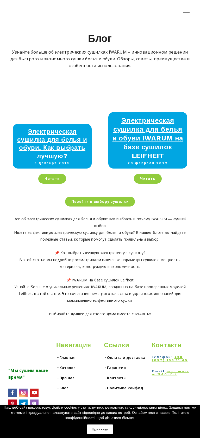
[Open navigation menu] (186, 11)
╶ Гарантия (115, 367)
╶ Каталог (65, 367)
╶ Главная (66, 357)
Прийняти (100, 429)
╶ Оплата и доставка (124, 357)
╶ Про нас (65, 377)
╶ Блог (62, 387)
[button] (52, 179)
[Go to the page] (24, 349)
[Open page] (52, 107)
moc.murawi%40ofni (170, 372)
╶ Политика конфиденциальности (125, 387)
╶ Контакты (115, 377)
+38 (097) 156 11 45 (170, 358)
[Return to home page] (21, 11)
